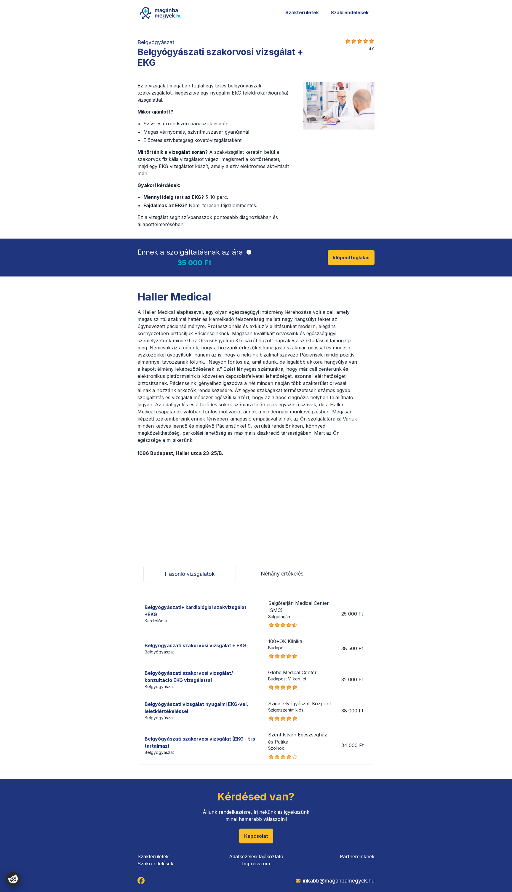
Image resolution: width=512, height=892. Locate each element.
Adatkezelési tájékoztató (256, 856)
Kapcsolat (256, 836)
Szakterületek (302, 12)
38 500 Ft (352, 648)
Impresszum (256, 864)
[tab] (189, 574)
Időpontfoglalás (351, 257)
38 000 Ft (352, 711)
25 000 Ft (352, 614)
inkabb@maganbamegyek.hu (339, 880)
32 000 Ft (352, 679)
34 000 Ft (352, 745)
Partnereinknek (357, 856)
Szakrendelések (350, 12)
